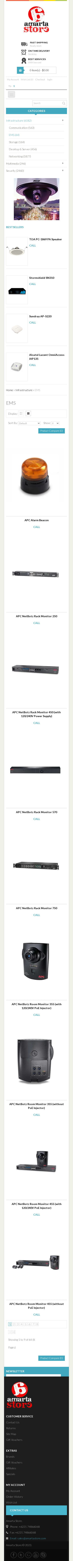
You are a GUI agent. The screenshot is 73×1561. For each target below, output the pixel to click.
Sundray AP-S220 (40, 316)
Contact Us (12, 1422)
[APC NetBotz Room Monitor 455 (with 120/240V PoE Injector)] (33, 1125)
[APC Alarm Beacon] (33, 442)
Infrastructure (24, 390)
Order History (14, 1496)
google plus (28, 1555)
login (49, 79)
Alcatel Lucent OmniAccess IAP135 (46, 356)
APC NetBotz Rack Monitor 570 (36, 812)
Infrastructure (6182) (19, 120)
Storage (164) (17, 142)
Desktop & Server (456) (23, 149)
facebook (14, 1555)
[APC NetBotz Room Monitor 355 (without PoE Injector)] (33, 1026)
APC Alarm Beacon (37, 520)
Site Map (11, 1434)
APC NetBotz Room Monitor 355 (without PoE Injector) (36, 1106)
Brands (10, 1456)
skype (43, 1555)
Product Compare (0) (51, 430)
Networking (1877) (20, 156)
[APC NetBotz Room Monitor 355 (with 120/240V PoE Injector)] (33, 926)
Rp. (10, 85)
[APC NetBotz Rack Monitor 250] (33, 538)
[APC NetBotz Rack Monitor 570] (33, 734)
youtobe (36, 1555)
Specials (10, 1474)
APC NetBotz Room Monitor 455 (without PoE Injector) (36, 1305)
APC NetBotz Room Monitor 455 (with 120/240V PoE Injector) (37, 1205)
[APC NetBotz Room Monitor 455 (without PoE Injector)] (33, 1225)
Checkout (40, 79)
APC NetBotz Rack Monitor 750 (36, 908)
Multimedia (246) (16, 163)
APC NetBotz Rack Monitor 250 (36, 616)
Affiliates (11, 1468)
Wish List (11, 1502)
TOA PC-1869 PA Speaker (45, 239)
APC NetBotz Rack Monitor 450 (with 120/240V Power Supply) (36, 714)
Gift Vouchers (14, 1439)
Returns (11, 1428)
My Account (13, 79)
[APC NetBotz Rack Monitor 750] (33, 830)
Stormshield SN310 (41, 277)
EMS (37, 390)
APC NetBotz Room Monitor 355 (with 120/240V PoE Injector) (37, 1006)
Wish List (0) (27, 79)
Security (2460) (15, 170)
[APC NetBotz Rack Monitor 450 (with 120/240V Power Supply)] (33, 634)
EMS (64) (14, 134)
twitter (21, 1555)
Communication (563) (21, 127)
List (21, 413)
